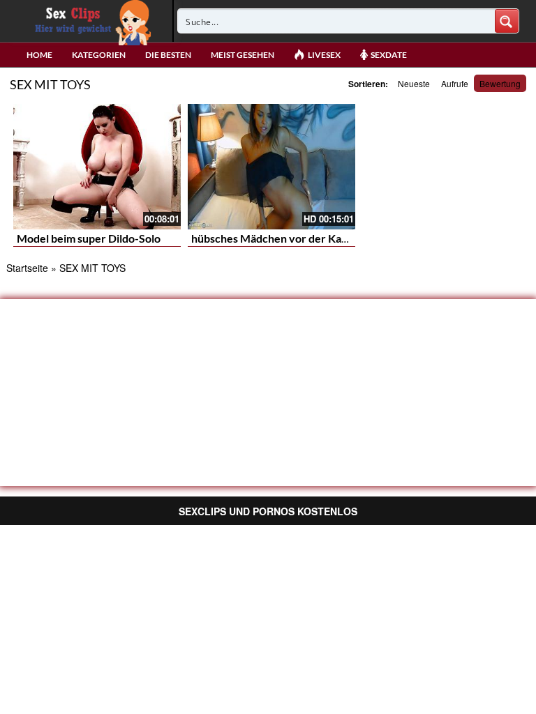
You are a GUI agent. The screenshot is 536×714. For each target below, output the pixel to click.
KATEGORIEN (99, 55)
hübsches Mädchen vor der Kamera (279, 238)
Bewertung (500, 83)
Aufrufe (454, 83)
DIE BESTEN (168, 55)
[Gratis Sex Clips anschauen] (89, 21)
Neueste (414, 83)
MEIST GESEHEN (242, 55)
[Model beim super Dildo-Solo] (97, 166)
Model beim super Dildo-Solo (89, 238)
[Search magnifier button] (507, 21)
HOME (39, 55)
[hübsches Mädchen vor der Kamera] (271, 166)
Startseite (27, 268)
